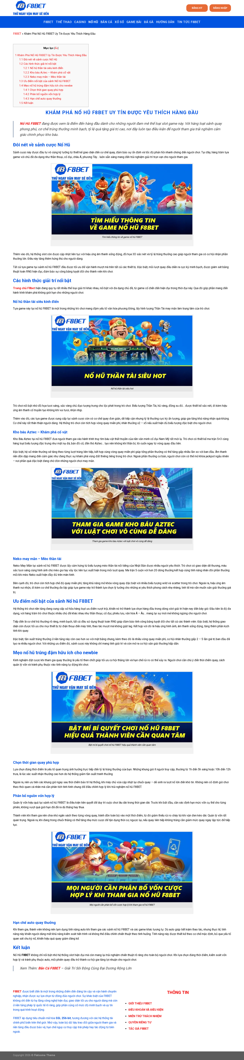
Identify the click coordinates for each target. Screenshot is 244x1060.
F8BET (48, 22)
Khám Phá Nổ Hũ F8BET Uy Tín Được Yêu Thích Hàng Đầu (51, 55)
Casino (80, 22)
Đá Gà (149, 22)
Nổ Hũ (93, 22)
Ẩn (56, 48)
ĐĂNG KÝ (197, 7)
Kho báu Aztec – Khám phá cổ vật (46, 72)
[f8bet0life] (31, 8)
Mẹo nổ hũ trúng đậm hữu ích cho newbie (46, 85)
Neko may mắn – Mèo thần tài (44, 76)
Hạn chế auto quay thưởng (42, 98)
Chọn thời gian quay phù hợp (43, 89)
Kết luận (26, 103)
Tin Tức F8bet (189, 22)
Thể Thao (64, 22)
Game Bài (133, 22)
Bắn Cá (106, 22)
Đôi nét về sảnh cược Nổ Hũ (38, 59)
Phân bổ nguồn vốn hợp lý (41, 94)
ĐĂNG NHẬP (220, 7)
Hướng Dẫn (165, 22)
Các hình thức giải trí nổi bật (37, 63)
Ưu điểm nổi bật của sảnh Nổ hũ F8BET (45, 81)
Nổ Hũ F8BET (30, 124)
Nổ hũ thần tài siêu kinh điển (43, 68)
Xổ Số (119, 22)
